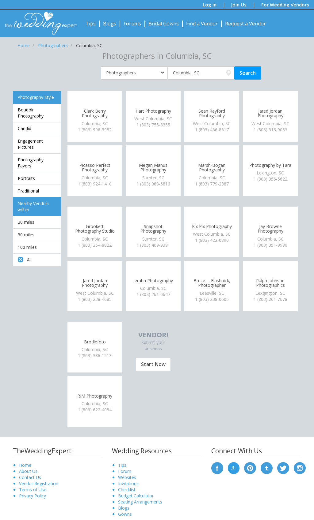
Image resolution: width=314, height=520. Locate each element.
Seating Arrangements (140, 502)
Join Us (239, 5)
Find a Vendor (202, 23)
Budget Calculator (136, 496)
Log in (209, 5)
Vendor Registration (38, 483)
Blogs (109, 23)
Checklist (127, 489)
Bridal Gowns (163, 23)
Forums (132, 23)
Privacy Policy (32, 496)
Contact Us (30, 477)
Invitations (128, 483)
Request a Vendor (245, 23)
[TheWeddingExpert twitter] (283, 467)
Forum (124, 471)
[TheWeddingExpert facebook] (217, 467)
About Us (28, 471)
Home (25, 465)
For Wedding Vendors (285, 5)
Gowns (125, 514)
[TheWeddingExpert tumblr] (267, 467)
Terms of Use (32, 489)
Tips (91, 23)
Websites (127, 477)
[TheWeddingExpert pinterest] (250, 467)
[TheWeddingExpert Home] (38, 20)
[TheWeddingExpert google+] (234, 467)
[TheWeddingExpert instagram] (300, 467)
